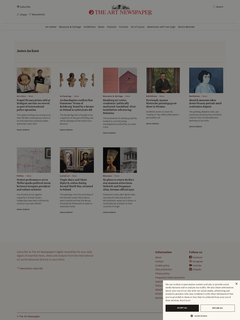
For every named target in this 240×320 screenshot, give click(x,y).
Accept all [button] (182, 308)
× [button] (236, 284)
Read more (185, 300)
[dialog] (201, 300)
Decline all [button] (217, 308)
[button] (200, 316)
